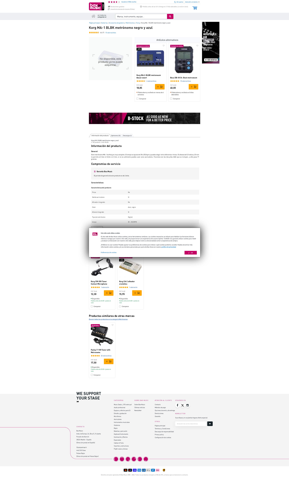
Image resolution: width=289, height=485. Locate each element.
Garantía (157, 416)
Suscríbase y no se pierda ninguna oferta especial (191, 418)
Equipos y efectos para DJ (122, 410)
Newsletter (137, 410)
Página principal (160, 426)
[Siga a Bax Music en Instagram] (187, 405)
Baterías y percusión (120, 431)
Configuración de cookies (163, 437)
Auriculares (118, 419)
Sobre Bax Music (139, 404)
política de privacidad (169, 247)
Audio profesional (119, 407)
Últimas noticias (139, 407)
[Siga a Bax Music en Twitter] (182, 405)
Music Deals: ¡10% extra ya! (123, 404)
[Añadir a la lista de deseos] (164, 46)
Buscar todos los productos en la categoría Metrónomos (108, 319)
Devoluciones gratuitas (117, 7)
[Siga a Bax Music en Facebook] (177, 405)
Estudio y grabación (120, 413)
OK (192, 253)
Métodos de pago (160, 407)
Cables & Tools (119, 443)
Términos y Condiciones (162, 429)
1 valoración (105, 287)
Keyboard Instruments (121, 434)
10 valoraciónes (185, 81)
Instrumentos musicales (122, 422)
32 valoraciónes (106, 356)
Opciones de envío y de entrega (165, 410)
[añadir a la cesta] (160, 86)
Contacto (158, 404)
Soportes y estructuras (121, 446)
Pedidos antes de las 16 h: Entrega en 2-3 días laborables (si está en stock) (165, 7)
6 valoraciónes (151, 81)
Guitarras (117, 425)
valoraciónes (110, 33)
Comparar (142, 99)
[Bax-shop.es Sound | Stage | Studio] (96, 6)
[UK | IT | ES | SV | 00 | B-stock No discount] (144, 118)
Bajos (116, 428)
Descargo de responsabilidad (164, 431)
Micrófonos (117, 416)
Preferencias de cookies (109, 252)
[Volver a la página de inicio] (93, 16)
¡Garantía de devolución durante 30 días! (122, 9)
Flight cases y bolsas (121, 449)
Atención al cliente (163, 400)
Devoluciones (159, 413)
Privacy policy (159, 434)
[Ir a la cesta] (194, 7)
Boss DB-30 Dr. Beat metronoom (183, 78)
